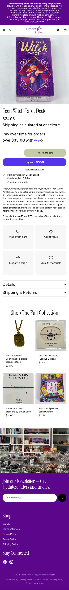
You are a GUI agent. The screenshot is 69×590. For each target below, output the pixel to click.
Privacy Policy (9, 534)
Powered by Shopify (46, 574)
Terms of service (40, 579)
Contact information (34, 583)
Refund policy (12, 579)
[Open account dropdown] (58, 30)
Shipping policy (56, 579)
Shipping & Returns (20, 292)
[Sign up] (62, 498)
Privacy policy (26, 579)
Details (9, 284)
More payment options (34, 169)
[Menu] (3, 30)
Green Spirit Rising (29, 574)
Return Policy (9, 539)
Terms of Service (11, 528)
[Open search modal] (10, 30)
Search (6, 523)
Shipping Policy (10, 544)
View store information (18, 182)
